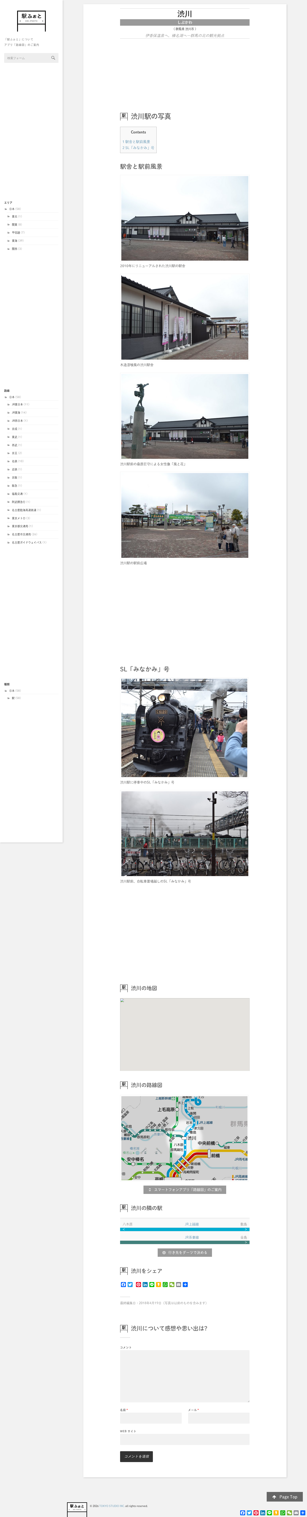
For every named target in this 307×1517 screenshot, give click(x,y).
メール (193, 1410)
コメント (126, 1347)
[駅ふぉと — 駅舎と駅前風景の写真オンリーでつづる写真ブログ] (31, 21)
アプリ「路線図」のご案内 (21, 44)
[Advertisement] (31, 132)
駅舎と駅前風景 (136, 141)
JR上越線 (192, 1224)
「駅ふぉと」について (18, 39)
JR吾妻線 (192, 1237)
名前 (124, 1410)
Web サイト (128, 1431)
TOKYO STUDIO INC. (112, 1506)
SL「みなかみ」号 (138, 148)
